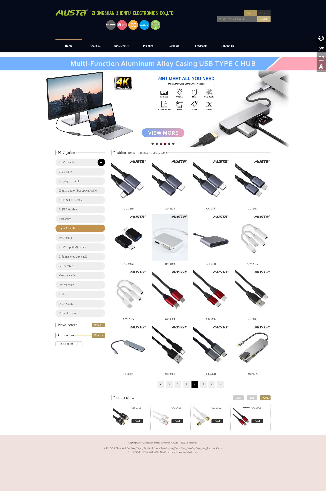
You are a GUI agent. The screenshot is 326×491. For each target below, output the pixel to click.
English (250, 13)
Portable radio (67, 313)
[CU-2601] (211, 347)
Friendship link (67, 343)
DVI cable (65, 171)
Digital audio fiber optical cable (78, 190)
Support (174, 45)
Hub (62, 294)
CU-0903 (170, 319)
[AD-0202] (128, 237)
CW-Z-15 (252, 263)
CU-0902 (211, 319)
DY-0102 (170, 263)
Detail (137, 421)
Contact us (227, 45)
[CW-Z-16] (128, 292)
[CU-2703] (253, 182)
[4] (163, 99)
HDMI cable (66, 162)
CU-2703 (253, 208)
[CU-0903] (170, 292)
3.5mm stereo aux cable (73, 256)
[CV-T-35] (253, 347)
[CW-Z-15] (253, 237)
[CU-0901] (253, 292)
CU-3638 (170, 208)
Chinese (264, 13)
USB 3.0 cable (68, 209)
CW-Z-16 (128, 319)
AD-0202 (129, 263)
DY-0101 (211, 263)
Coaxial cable (67, 275)
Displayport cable (69, 181)
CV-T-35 (253, 374)
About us (95, 45)
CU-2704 (211, 208)
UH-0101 (128, 374)
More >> (98, 325)
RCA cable (65, 237)
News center (121, 45)
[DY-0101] (211, 237)
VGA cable (66, 266)
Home (68, 45)
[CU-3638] (170, 182)
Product (148, 45)
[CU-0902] (211, 292)
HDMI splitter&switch (72, 247)
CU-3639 (129, 208)
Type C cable (159, 152)
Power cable (66, 284)
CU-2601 (211, 374)
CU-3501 (170, 374)
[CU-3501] (170, 347)
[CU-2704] (211, 182)
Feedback (201, 45)
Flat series (65, 218)
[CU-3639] (128, 182)
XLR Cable (66, 303)
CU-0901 (253, 319)
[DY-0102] (170, 237)
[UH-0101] (128, 347)
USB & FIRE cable (71, 200)
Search (264, 18)
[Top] (321, 68)
